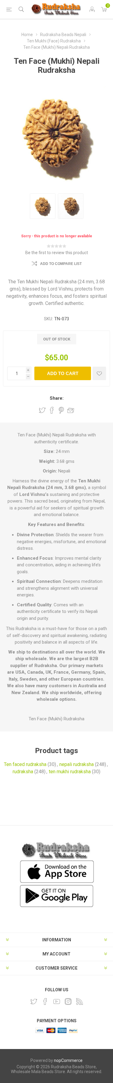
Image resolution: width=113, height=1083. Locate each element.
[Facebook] (45, 1001)
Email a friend (70, 410)
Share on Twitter (42, 410)
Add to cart (62, 373)
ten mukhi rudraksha (70, 771)
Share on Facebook (52, 410)
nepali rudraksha (76, 764)
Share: (57, 398)
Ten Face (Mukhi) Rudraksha (56, 718)
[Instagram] (68, 1001)
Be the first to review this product (56, 252)
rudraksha (23, 771)
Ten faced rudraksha (25, 764)
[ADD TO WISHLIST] (99, 373)
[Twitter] (34, 1001)
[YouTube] (56, 1001)
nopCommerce (68, 1060)
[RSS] (79, 1001)
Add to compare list (61, 264)
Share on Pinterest (61, 410)
